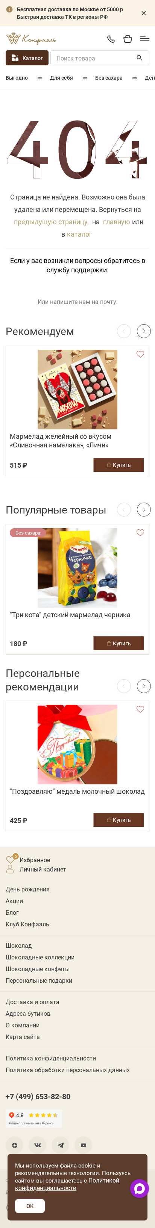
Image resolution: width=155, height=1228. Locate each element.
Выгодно (17, 77)
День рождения (28, 889)
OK (29, 1206)
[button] (144, 331)
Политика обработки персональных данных (68, 1070)
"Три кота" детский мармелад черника (70, 614)
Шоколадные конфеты (38, 969)
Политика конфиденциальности (51, 1058)
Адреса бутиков (28, 1013)
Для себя (61, 77)
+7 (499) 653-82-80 (110, 39)
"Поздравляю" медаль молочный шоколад (77, 791)
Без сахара (109, 77)
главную (116, 221)
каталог (79, 234)
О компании (23, 1025)
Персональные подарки (39, 980)
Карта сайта (23, 1037)
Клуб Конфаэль (27, 924)
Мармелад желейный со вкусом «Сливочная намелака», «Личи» (60, 440)
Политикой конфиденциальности (67, 1184)
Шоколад (19, 945)
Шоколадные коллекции (40, 957)
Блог (12, 912)
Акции (14, 901)
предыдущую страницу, (51, 221)
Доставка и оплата (32, 1002)
